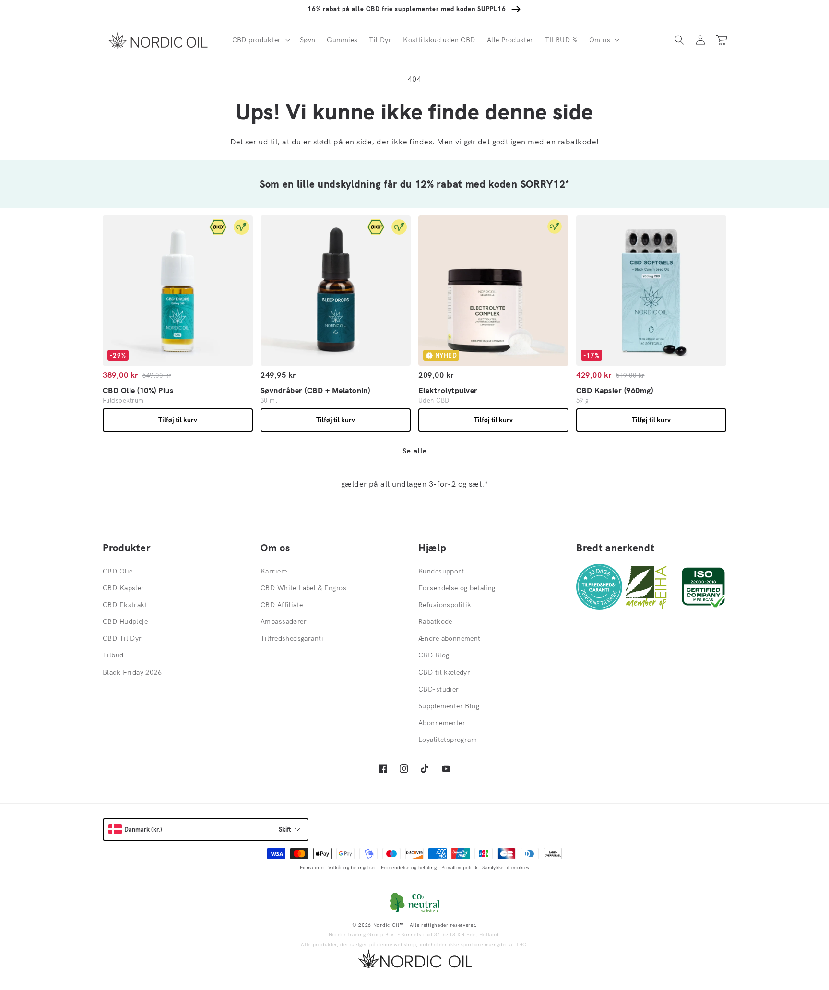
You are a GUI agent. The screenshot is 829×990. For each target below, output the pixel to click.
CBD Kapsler (123, 588)
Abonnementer (441, 722)
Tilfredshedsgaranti (292, 638)
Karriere (274, 571)
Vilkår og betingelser (352, 867)
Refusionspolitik (445, 604)
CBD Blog (433, 655)
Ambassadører (284, 621)
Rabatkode (435, 621)
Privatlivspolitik (459, 867)
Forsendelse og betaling (457, 588)
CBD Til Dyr (122, 638)
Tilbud (113, 655)
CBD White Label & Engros (303, 588)
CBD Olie (117, 571)
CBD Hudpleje (125, 621)
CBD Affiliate (282, 604)
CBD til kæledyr (444, 672)
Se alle (415, 450)
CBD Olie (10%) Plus (138, 390)
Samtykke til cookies (505, 867)
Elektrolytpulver (448, 390)
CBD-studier (438, 689)
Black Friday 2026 (132, 672)
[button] (260, 40)
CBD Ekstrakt (125, 604)
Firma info (312, 867)
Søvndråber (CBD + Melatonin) (315, 390)
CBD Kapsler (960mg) (614, 390)
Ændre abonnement (449, 638)
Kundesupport (441, 571)
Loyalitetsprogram (447, 739)
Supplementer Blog (448, 706)
